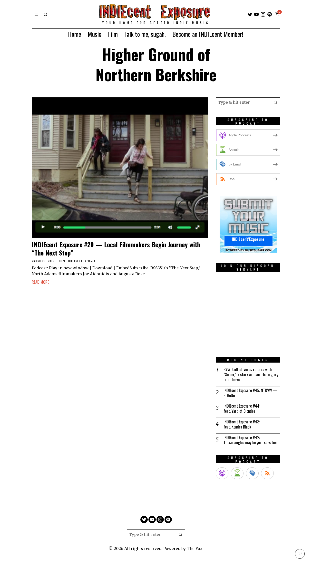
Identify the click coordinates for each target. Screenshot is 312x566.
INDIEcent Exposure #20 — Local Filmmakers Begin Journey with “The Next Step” (116, 248)
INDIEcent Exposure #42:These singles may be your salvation (250, 440)
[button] (275, 102)
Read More (40, 282)
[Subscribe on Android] (237, 473)
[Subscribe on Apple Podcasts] (222, 473)
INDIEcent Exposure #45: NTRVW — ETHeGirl (250, 393)
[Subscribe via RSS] (267, 473)
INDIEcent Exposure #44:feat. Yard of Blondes (242, 408)
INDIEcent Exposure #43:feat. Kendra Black (242, 424)
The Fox (195, 548)
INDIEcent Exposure (83, 261)
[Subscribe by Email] (252, 473)
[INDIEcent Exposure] (248, 224)
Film (62, 261)
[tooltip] (250, 14)
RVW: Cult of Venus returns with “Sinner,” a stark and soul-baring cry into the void (251, 374)
